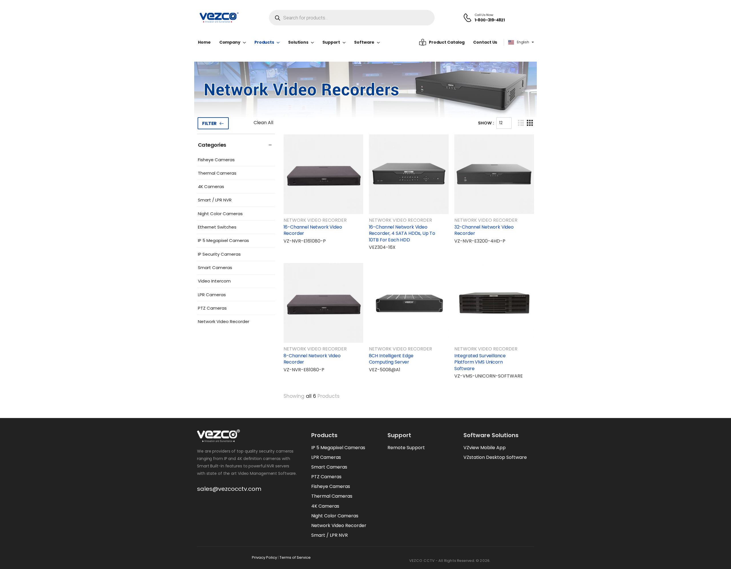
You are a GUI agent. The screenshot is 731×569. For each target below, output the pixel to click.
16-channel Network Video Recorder (313, 230)
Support (331, 42)
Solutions (298, 42)
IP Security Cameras (219, 254)
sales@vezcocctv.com (229, 489)
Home (204, 42)
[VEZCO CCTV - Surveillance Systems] (219, 18)
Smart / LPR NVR (215, 200)
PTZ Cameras (212, 308)
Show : (486, 123)
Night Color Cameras (220, 213)
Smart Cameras (215, 267)
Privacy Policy (264, 557)
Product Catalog (447, 42)
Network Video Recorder (223, 321)
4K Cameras (211, 186)
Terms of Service (295, 557)
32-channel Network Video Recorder (484, 230)
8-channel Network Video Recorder (312, 358)
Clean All (263, 122)
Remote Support (406, 447)
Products (264, 42)
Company (229, 42)
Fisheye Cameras (216, 159)
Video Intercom (214, 281)
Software (364, 42)
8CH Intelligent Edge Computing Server (391, 358)
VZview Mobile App (484, 447)
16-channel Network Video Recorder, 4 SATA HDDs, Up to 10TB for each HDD (402, 233)
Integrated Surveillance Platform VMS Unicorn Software (480, 362)
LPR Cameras (212, 294)
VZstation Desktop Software (495, 457)
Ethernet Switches (217, 227)
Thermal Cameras (217, 173)
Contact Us (485, 42)
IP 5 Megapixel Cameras (223, 240)
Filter (209, 123)
